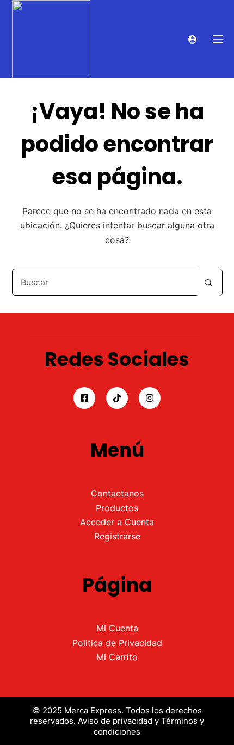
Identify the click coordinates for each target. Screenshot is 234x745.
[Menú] (218, 39)
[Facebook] (84, 398)
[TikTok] (117, 398)
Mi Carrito (117, 656)
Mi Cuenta (117, 628)
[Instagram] (150, 398)
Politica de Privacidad (117, 642)
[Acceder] (192, 39)
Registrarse (117, 536)
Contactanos (117, 493)
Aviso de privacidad (115, 721)
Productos (117, 507)
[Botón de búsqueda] (208, 282)
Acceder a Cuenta (117, 522)
